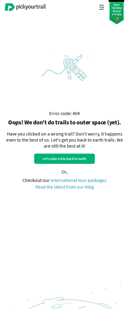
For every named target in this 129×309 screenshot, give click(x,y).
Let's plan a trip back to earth (64, 158)
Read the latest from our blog (64, 187)
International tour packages (78, 180)
